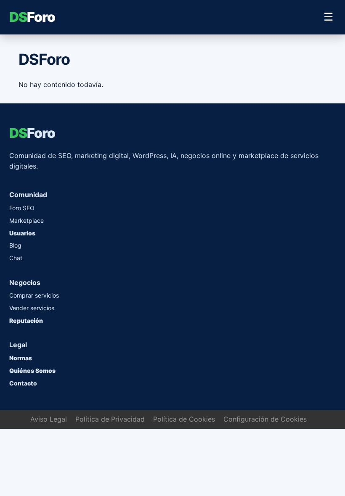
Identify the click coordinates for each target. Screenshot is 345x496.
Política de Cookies (184, 419)
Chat (15, 257)
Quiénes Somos (32, 370)
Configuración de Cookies (265, 419)
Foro (32, 17)
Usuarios (22, 233)
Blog (15, 245)
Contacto (23, 383)
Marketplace (26, 220)
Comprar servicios (34, 295)
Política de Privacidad (110, 419)
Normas (20, 357)
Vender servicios (31, 307)
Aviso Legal (48, 419)
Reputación (26, 320)
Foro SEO (21, 207)
